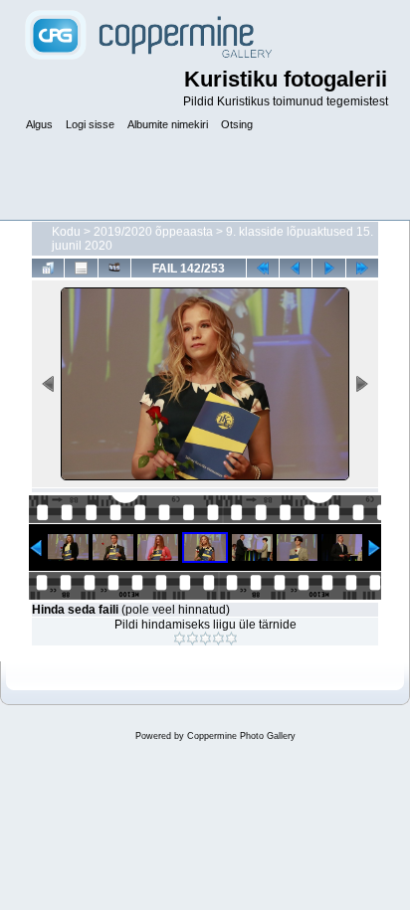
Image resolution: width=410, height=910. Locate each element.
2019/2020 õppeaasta (153, 232)
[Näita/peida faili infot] (81, 267)
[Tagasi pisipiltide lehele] (48, 267)
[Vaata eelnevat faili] (295, 267)
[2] (192, 638)
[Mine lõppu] (362, 267)
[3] (205, 638)
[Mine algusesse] (263, 267)
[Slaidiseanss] (114, 267)
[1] (179, 638)
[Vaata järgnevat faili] (328, 267)
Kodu (66, 232)
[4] (218, 638)
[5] (231, 638)
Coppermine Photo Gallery (241, 736)
